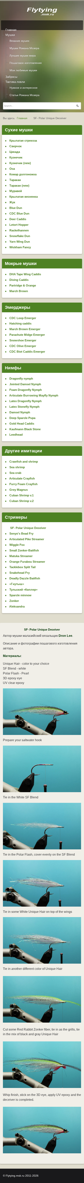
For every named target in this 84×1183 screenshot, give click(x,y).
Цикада (14, 151)
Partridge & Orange (22, 285)
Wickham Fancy (20, 247)
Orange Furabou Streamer (27, 561)
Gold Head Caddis (21, 423)
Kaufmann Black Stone (25, 429)
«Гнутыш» (16, 584)
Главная (10, 30)
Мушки (10, 35)
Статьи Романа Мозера (24, 95)
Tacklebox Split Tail (22, 567)
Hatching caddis (20, 323)
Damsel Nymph (19, 412)
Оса (12, 168)
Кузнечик (15, 157)
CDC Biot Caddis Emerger (27, 351)
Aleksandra (17, 606)
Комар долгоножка (23, 174)
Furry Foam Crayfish (23, 484)
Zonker (14, 600)
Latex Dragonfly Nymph (25, 401)
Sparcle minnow (20, 595)
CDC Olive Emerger (22, 346)
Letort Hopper (19, 224)
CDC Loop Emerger (22, 318)
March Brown (18, 291)
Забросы (11, 77)
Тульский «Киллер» (23, 589)
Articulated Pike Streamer (26, 539)
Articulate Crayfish (22, 478)
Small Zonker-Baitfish (24, 550)
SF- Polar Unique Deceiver (27, 528)
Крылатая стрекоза (23, 140)
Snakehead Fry (19, 572)
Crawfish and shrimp (23, 461)
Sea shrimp (17, 467)
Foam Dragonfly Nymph (25, 389)
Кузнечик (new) (20, 163)
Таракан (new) (19, 185)
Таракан (15, 180)
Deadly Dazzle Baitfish (24, 578)
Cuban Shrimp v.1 (21, 495)
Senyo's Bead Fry (21, 533)
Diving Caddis (19, 279)
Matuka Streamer (21, 556)
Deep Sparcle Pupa (22, 418)
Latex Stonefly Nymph (24, 406)
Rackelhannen (19, 230)
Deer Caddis (17, 219)
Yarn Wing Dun (19, 241)
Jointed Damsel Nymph (25, 384)
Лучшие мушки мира (23, 55)
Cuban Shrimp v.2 (21, 501)
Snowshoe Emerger (22, 340)
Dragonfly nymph (21, 378)
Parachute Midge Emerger (27, 334)
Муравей (15, 191)
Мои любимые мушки (23, 70)
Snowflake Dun (19, 236)
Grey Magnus (18, 489)
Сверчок (15, 146)
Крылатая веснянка (23, 196)
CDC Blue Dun (19, 213)
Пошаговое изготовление (26, 62)
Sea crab (15, 472)
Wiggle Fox (17, 544)
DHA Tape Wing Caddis (25, 274)
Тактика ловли (15, 82)
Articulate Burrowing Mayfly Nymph (33, 395)
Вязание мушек (19, 40)
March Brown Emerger (24, 329)
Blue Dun (15, 207)
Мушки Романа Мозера (24, 48)
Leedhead (16, 434)
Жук (12, 202)
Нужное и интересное (24, 87)
